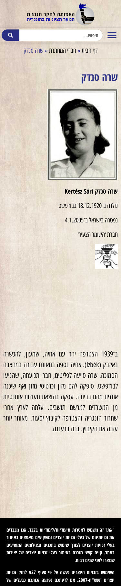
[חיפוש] (11, 35)
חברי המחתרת (62, 50)
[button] (112, 35)
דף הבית (90, 50)
